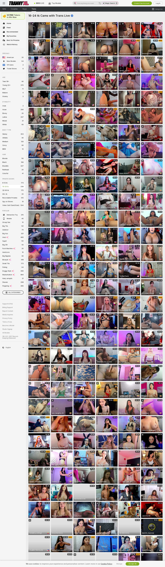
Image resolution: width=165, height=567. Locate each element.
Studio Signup (7, 329)
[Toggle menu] (4, 3)
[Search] (99, 3)
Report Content (7, 311)
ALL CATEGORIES (14, 292)
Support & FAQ (7, 304)
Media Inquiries (7, 315)
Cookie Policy (106, 564)
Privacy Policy (7, 318)
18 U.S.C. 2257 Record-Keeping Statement (10, 337)
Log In (158, 3)
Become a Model (8, 325)
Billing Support (7, 307)
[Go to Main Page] (20, 3)
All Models (6, 333)
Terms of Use (7, 322)
